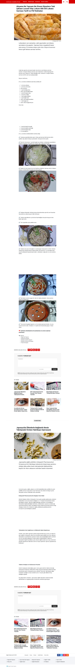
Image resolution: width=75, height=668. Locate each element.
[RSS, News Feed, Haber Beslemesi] (67, 655)
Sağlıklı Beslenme (35, 661)
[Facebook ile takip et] (58, 655)
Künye (31, 655)
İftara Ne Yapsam (24, 342)
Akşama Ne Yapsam (25, 338)
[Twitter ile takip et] (61, 655)
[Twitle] (31, 350)
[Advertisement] (37, 59)
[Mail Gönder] (39, 350)
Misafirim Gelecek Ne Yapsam (27, 341)
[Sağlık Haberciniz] (13, 1)
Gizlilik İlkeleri (40, 655)
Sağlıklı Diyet (22, 661)
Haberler (25, 1)
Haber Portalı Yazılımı (12, 666)
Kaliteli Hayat (31, 1)
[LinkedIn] (34, 350)
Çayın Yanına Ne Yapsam (25, 659)
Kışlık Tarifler (59, 659)
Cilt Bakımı (46, 661)
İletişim (35, 655)
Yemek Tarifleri (44, 1)
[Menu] (64, 2)
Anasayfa (26, 655)
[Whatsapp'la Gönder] (36, 350)
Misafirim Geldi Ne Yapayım (26, 339)
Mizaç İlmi (9, 661)
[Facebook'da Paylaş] (29, 350)
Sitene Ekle (46, 655)
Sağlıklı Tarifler (47, 659)
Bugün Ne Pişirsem (25, 337)
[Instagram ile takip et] (64, 655)
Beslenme (37, 1)
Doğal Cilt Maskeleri (60, 661)
